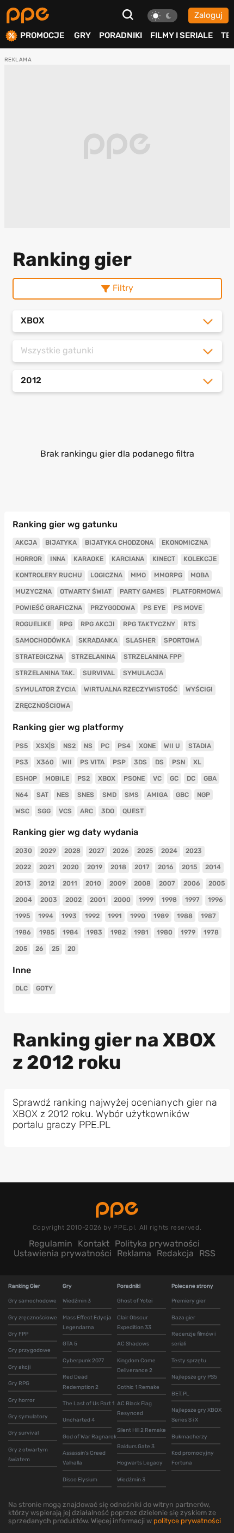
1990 (137, 916)
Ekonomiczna (185, 542)
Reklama (134, 1253)
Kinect (163, 559)
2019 (94, 867)
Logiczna (106, 575)
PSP (119, 762)
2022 (23, 867)
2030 (23, 851)
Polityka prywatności (157, 1243)
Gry (82, 35)
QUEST (133, 811)
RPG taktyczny (149, 624)
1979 (188, 932)
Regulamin (50, 1243)
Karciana (128, 559)
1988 (185, 916)
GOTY (44, 988)
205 (21, 948)
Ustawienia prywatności (63, 1253)
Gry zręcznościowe (32, 1317)
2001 (98, 899)
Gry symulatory (28, 1416)
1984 (70, 932)
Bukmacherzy (189, 1437)
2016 (166, 867)
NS (88, 746)
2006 (191, 883)
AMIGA (157, 795)
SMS (132, 795)
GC (174, 778)
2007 (167, 883)
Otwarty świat (86, 591)
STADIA (199, 746)
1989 (161, 916)
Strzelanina (93, 656)
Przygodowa (112, 608)
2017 (142, 867)
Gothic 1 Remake (138, 1387)
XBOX (106, 778)
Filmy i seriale (181, 35)
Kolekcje (200, 559)
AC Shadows (133, 1344)
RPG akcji (98, 624)
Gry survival (23, 1433)
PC (105, 746)
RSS (207, 1253)
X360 (45, 762)
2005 (216, 883)
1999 (146, 899)
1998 (169, 899)
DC (191, 778)
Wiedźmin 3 (77, 1301)
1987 (208, 916)
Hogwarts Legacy (140, 1463)
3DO (107, 811)
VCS (65, 811)
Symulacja (143, 673)
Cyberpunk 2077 (83, 1360)
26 (39, 948)
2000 (122, 899)
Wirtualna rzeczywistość (130, 689)
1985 (46, 932)
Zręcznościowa (42, 705)
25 (55, 948)
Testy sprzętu (188, 1360)
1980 (165, 932)
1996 (215, 899)
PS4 (124, 746)
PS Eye (154, 608)
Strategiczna (39, 656)
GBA (210, 778)
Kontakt (93, 1243)
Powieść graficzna (48, 608)
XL (197, 762)
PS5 (21, 746)
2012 (46, 883)
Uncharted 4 (79, 1420)
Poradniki (120, 35)
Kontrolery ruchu (48, 575)
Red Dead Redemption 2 (80, 1382)
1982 (118, 932)
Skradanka (98, 640)
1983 (94, 932)
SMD (109, 795)
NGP (203, 795)
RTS (189, 624)
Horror (28, 559)
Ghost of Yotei (134, 1301)
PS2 (83, 778)
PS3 (21, 762)
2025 (145, 851)
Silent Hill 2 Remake (141, 1430)
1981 (141, 932)
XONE (147, 746)
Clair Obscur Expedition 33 (134, 1322)
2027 (96, 851)
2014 (213, 867)
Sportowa (181, 640)
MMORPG (168, 575)
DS (159, 762)
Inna (57, 559)
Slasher (141, 640)
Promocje (42, 35)
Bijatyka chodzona (119, 542)
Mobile (57, 778)
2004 (23, 899)
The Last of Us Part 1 (88, 1403)
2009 (117, 883)
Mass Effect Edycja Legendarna (87, 1322)
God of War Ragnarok (89, 1437)
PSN (178, 762)
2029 (48, 851)
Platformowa (196, 591)
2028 (72, 851)
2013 (23, 883)
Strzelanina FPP (153, 656)
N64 (21, 795)
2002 (73, 899)
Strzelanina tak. (45, 673)
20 (71, 948)
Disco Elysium (80, 1479)
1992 (92, 916)
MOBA (199, 575)
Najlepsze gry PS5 (194, 1377)
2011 (70, 883)
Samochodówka (42, 640)
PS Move (188, 608)
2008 (142, 883)
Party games (142, 591)
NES (63, 795)
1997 (192, 899)
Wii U (172, 746)
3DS (140, 762)
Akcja (26, 542)
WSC (22, 811)
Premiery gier (188, 1301)
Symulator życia (45, 689)
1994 (45, 916)
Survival (99, 673)
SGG (44, 811)
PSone (134, 778)
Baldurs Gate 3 (136, 1446)
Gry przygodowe (29, 1350)
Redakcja (175, 1253)
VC (157, 778)
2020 (71, 867)
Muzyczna (33, 591)
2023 (194, 851)
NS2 (69, 746)
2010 (93, 883)
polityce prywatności (187, 1521)
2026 (121, 851)
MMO (138, 575)
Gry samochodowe (32, 1301)
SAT (42, 795)
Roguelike (33, 624)
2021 (46, 867)
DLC (21, 988)
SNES (85, 795)
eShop (26, 778)
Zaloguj (208, 15)
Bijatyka (61, 542)
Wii (67, 762)
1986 (23, 932)
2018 (118, 867)
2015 (189, 867)
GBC (182, 795)
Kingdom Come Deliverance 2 (136, 1365)
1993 (69, 916)
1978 (211, 932)
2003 (48, 899)
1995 (22, 916)
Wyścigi (199, 689)
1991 (115, 916)
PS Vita (92, 762)
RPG (65, 624)
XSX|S (45, 746)
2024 (169, 851)
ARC (86, 811)
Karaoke (88, 559)
